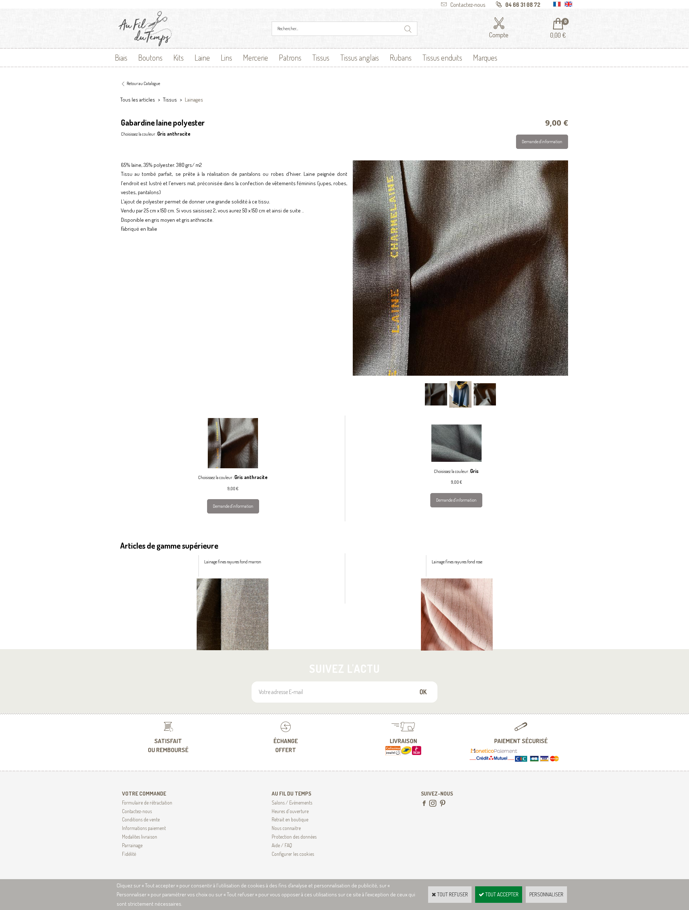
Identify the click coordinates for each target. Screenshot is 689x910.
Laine (202, 57)
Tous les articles (137, 99)
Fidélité (129, 854)
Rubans (401, 57)
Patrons (290, 57)
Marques (485, 57)
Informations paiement (144, 828)
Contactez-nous (137, 811)
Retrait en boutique (290, 819)
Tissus (320, 57)
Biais (121, 57)
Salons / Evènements (292, 802)
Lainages (194, 99)
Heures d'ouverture (290, 811)
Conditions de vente (141, 819)
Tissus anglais (359, 57)
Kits (178, 57)
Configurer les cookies (293, 854)
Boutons (150, 57)
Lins (226, 57)
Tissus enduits (442, 57)
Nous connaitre (286, 828)
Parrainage (132, 845)
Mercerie (255, 57)
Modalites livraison (139, 837)
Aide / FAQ (282, 845)
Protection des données (294, 837)
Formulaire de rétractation (147, 802)
